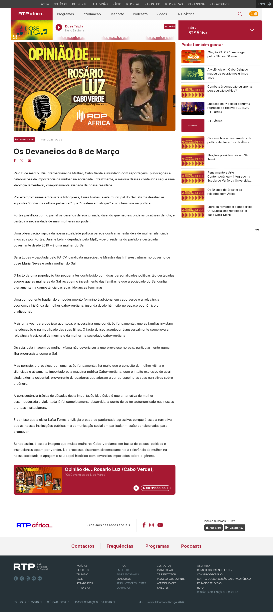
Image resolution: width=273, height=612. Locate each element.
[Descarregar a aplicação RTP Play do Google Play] (234, 527)
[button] (240, 14)
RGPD (200, 587)
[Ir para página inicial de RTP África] (32, 14)
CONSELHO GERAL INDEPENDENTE (216, 570)
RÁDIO (80, 579)
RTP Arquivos (220, 4)
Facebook (16, 578)
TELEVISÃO (82, 574)
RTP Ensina (196, 4)
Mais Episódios (154, 488)
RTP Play (133, 4)
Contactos (83, 546)
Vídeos (161, 14)
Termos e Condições (85, 602)
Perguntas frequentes (131, 583)
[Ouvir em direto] (32, 30)
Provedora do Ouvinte (171, 579)
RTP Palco (152, 4)
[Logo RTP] (31, 567)
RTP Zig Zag (174, 4)
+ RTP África (185, 14)
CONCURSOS (124, 579)
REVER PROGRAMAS (128, 574)
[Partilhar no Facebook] (15, 161)
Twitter (22, 578)
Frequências (120, 546)
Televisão (100, 4)
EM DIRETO (123, 570)
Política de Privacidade (28, 602)
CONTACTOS (164, 565)
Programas (65, 14)
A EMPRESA (203, 565)
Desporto (80, 4)
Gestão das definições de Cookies (217, 592)
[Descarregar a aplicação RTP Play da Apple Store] (213, 527)
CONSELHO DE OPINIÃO (209, 574)
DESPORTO (83, 570)
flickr (40, 578)
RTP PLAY (122, 565)
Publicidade (108, 602)
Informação (92, 14)
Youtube (34, 578)
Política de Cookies (57, 602)
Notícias (60, 4)
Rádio (117, 4)
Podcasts (140, 14)
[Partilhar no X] (21, 161)
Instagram (28, 578)
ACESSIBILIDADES (166, 583)
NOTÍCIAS (82, 565)
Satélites (162, 587)
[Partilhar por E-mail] (29, 161)
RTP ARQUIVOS (85, 583)
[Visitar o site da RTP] (45, 4)
